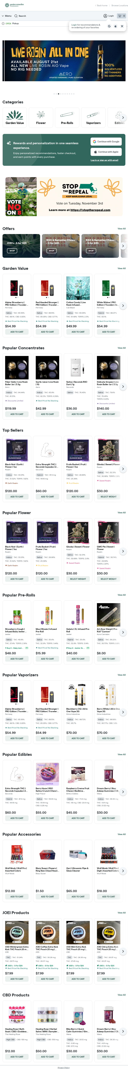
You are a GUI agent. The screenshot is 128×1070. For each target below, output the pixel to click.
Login (111, 16)
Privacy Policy (64, 1068)
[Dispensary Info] (3, 23)
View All (122, 228)
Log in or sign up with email (104, 160)
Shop (12, 251)
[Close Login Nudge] (122, 26)
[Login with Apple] (115, 26)
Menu (8, 16)
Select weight (109, 497)
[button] (97, 26)
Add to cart (16, 332)
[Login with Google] (109, 26)
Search (22, 16)
